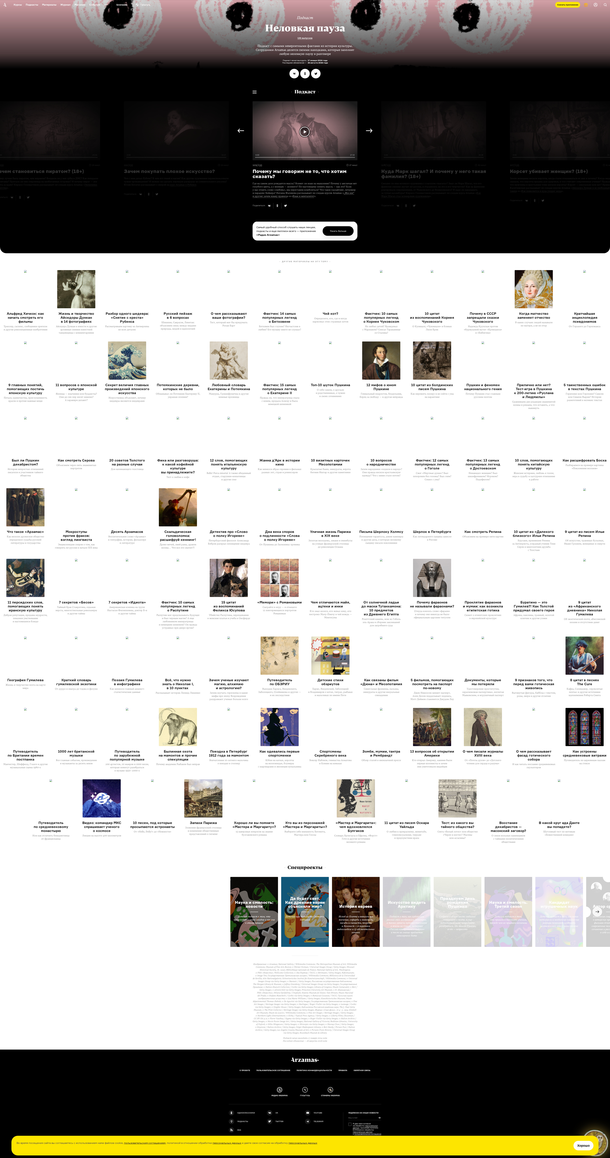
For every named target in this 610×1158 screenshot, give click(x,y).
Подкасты (32, 4)
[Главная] (305, 1060)
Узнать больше (338, 231)
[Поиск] (605, 5)
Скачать (567, 4)
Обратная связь (362, 1070)
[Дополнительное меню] (106, 5)
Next (240, 131)
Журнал (65, 4)
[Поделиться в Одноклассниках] (305, 73)
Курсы (18, 4)
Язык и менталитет (303, 196)
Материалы (49, 4)
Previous (369, 131)
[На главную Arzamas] (5, 5)
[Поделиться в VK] (294, 73)
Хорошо (583, 1145)
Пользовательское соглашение (273, 1070)
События (94, 4)
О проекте (245, 1070)
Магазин (80, 4)
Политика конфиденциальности (314, 1070)
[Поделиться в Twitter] (316, 73)
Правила (342, 1070)
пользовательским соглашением (145, 1142)
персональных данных (227, 1142)
